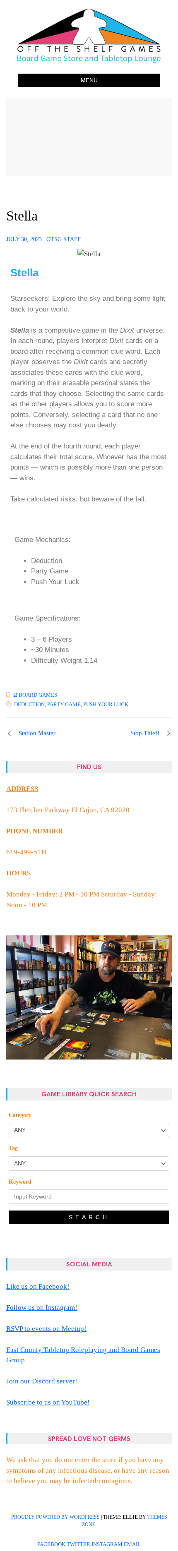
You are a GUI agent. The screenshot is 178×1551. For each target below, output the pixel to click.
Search (89, 1217)
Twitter (78, 1544)
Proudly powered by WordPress (55, 1517)
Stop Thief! (144, 733)
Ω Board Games (35, 695)
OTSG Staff (63, 239)
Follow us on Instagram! (41, 1307)
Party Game (64, 704)
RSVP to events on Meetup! (46, 1329)
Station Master (37, 733)
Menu (89, 80)
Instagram (107, 1544)
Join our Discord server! (41, 1381)
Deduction (29, 704)
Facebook (51, 1544)
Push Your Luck (105, 704)
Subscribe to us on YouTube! (48, 1402)
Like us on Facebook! (38, 1286)
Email (132, 1544)
